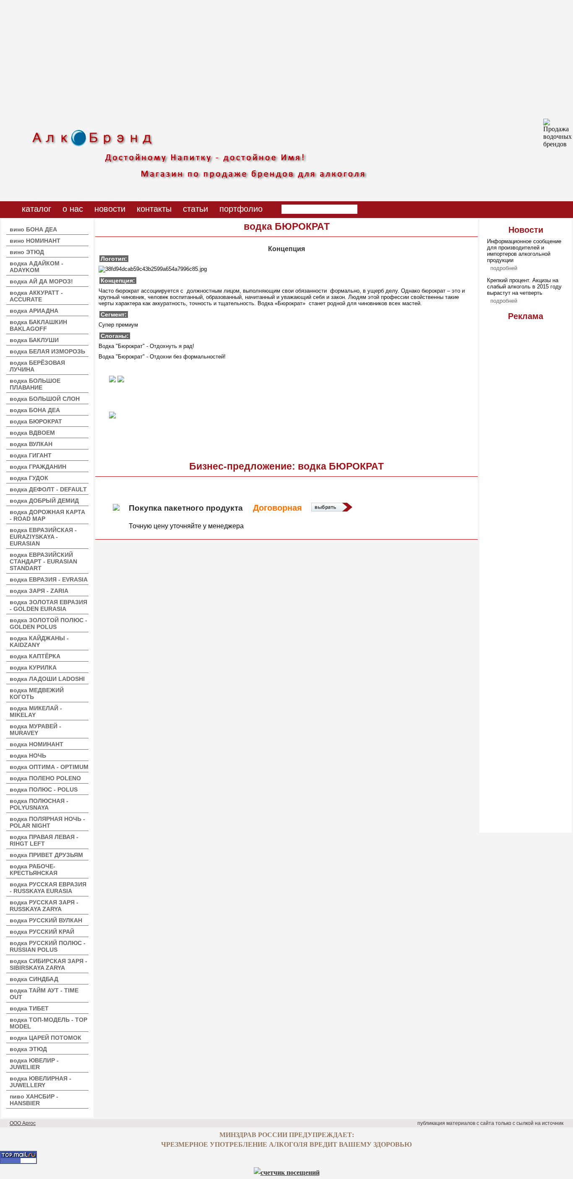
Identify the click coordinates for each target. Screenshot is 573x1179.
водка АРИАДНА (34, 310)
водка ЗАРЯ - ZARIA (39, 590)
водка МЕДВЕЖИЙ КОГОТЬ (37, 693)
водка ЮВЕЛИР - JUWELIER (34, 1063)
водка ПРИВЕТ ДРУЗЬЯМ (46, 855)
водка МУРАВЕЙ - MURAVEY (35, 729)
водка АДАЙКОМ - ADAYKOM (36, 266)
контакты (154, 208)
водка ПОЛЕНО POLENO (45, 778)
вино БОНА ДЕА (33, 229)
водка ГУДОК (29, 478)
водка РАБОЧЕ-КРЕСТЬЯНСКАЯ (33, 869)
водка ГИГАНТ (31, 455)
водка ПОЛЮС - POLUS (44, 789)
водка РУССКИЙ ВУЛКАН (46, 920)
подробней (503, 268)
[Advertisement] (251, 58)
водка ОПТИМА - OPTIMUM (49, 766)
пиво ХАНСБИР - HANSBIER (34, 1099)
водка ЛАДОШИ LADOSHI (47, 678)
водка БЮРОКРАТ (36, 421)
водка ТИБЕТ (29, 1008)
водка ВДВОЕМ (32, 432)
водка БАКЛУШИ (34, 340)
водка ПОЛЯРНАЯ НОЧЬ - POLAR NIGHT (47, 822)
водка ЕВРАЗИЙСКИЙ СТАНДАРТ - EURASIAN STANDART (43, 561)
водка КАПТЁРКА (35, 656)
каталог (36, 208)
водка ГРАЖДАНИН (38, 466)
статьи (195, 208)
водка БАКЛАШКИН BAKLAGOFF (38, 325)
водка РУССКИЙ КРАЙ (42, 931)
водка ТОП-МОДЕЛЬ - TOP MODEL (48, 1023)
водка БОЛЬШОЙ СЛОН (45, 398)
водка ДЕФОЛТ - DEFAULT (48, 489)
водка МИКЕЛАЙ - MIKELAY (36, 711)
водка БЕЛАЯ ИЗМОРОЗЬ (47, 351)
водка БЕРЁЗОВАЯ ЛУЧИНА (37, 366)
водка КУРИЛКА (33, 667)
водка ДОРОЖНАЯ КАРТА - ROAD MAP (47, 515)
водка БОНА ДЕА (35, 410)
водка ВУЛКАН (31, 444)
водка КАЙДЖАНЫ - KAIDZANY (39, 641)
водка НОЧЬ (28, 755)
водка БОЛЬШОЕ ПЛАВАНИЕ (35, 384)
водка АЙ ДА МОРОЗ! (41, 281)
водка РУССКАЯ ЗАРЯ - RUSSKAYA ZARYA (44, 905)
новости (109, 208)
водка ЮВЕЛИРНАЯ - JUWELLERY (40, 1081)
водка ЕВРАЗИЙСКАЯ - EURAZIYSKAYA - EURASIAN (43, 537)
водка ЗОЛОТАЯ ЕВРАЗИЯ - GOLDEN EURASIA (48, 605)
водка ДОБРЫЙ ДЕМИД (44, 500)
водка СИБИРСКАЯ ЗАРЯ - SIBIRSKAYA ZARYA (48, 964)
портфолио (241, 208)
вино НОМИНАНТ (35, 240)
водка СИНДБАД (34, 979)
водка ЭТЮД (28, 1049)
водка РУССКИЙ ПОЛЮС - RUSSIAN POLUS (48, 946)
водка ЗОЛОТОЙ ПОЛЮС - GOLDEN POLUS (48, 623)
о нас (73, 208)
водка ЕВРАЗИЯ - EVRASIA (49, 579)
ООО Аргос (23, 1123)
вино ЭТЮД (27, 252)
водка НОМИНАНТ (36, 744)
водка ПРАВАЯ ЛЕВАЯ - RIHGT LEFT (44, 840)
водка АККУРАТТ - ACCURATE (36, 296)
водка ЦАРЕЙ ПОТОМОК (45, 1037)
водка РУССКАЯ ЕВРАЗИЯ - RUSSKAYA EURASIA (48, 887)
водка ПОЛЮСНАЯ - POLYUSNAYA (39, 804)
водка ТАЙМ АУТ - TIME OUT (44, 993)
